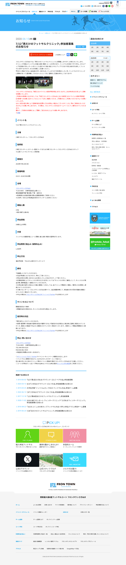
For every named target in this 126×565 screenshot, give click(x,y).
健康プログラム (101, 80)
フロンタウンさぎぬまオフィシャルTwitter (40, 294)
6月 (97, 51)
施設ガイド (42, 11)
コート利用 (83, 11)
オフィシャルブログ (24, 356)
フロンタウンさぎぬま (23, 188)
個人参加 (94, 11)
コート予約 (95, 109)
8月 (108, 51)
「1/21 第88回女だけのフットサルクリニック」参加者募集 (48, 396)
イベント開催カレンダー (40, 512)
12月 (107, 70)
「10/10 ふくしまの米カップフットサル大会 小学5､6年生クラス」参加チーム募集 (56, 406)
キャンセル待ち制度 (63, 363)
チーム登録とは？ (97, 124)
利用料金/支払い (97, 134)
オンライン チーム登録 (98, 127)
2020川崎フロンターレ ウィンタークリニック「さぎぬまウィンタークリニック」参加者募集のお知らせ (56, 401)
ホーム (41, 33)
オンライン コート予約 (98, 113)
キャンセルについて (97, 144)
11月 (102, 70)
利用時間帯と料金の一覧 (40, 534)
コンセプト (95, 176)
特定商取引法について (102, 505)
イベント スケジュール (99, 97)
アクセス (57, 11)
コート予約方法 (37, 527)
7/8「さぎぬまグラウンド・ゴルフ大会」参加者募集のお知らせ (49, 392)
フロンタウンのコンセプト (69, 541)
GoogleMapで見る (73, 548)
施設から (93, 80)
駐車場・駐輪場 (96, 165)
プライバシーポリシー (86, 505)
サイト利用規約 (59, 505)
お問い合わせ (48, 505)
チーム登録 (95, 120)
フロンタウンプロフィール (88, 541)
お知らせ (34, 11)
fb (103, 6)
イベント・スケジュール (22, 512)
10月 (97, 70)
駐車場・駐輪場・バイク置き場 (55, 548)
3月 (102, 47)
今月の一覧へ (80, 46)
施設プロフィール (97, 179)
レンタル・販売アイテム (99, 173)
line (109, 6)
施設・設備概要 (37, 541)
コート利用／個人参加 (98, 190)
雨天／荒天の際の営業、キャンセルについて (96, 534)
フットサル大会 (94, 86)
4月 (108, 47)
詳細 (18, 113)
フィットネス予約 (97, 193)
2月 (97, 47)
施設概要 (94, 160)
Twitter (34, 356)
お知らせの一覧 (85, 512)
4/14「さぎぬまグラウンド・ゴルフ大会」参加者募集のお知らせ (50, 384)
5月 (92, 51)
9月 (92, 70)
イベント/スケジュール (23, 11)
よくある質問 (96, 200)
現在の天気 (117, 5)
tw (106, 6)
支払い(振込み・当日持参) (99, 141)
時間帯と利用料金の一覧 (99, 138)
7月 (102, 51)
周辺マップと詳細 (38, 548)
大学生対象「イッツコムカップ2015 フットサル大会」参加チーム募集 (52, 388)
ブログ (64, 11)
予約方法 (50, 11)
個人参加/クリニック (96, 83)
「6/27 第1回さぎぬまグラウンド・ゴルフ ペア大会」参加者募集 (50, 379)
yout (112, 6)
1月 (92, 47)
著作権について (72, 505)
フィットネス (105, 11)
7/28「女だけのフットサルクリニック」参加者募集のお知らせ (49, 411)
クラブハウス (96, 162)
